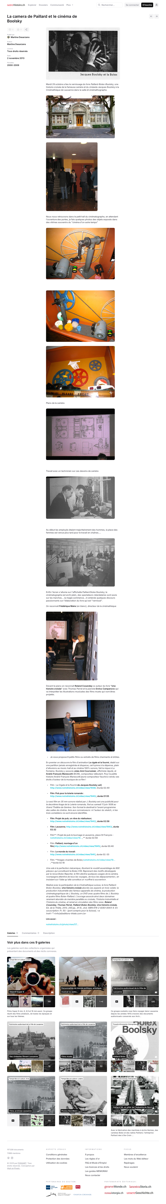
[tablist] (83, 933)
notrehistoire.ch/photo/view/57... (62, 924)
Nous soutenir (131, 1167)
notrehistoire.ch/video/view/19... (66, 838)
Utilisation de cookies (56, 1163)
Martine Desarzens (20, 37)
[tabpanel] (83, 1038)
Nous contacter (92, 1175)
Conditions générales (56, 1154)
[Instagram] (12, 1158)
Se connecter (132, 5)
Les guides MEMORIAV (96, 1171)
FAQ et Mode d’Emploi (96, 1163)
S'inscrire (147, 5)
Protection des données (58, 1158)
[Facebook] (8, 1158)
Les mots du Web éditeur (136, 1158)
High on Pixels (13, 1168)
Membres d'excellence (135, 1154)
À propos (89, 1154)
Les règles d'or (92, 1158)
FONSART (22, 1163)
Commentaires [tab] (30, 933)
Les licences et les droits (97, 1167)
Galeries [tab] (12, 933)
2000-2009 (13, 65)
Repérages (129, 1163)
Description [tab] (49, 933)
